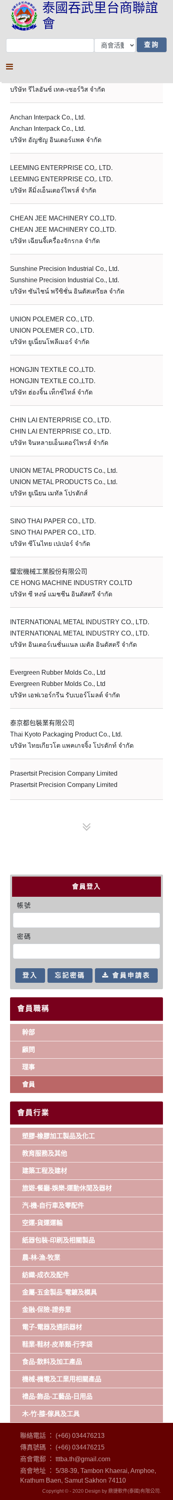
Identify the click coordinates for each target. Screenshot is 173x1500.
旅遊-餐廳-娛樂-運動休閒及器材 (67, 1188)
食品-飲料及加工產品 (52, 1361)
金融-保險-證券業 (46, 1309)
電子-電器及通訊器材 (52, 1327)
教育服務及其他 (44, 1153)
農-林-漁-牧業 (41, 1257)
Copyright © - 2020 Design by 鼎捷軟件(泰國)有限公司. (101, 1491)
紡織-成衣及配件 (45, 1274)
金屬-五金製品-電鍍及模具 (59, 1292)
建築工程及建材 (44, 1170)
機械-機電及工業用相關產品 (61, 1379)
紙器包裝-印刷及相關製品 (58, 1240)
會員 (28, 1084)
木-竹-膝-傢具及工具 (51, 1413)
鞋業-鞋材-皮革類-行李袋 (57, 1344)
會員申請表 (129, 975)
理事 (28, 1067)
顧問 (28, 1049)
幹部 (28, 1032)
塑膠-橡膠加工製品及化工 (58, 1136)
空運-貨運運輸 (42, 1222)
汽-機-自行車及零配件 (53, 1205)
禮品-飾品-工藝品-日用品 (57, 1396)
